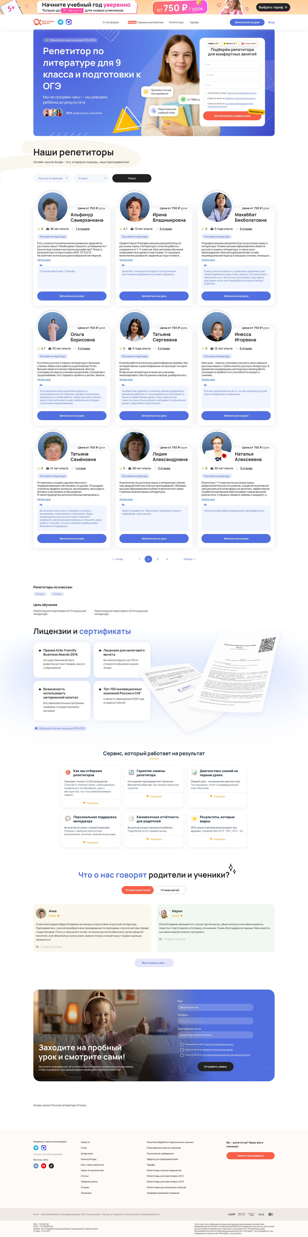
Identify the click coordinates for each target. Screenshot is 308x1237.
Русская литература (50, 178)
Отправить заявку (215, 1066)
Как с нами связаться (92, 1164)
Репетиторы (176, 22)
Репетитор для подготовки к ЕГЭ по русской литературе (59, 612)
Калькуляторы (88, 1159)
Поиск (132, 178)
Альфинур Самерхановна (87, 217)
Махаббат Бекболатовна (251, 217)
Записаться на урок (247, 22)
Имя (179, 1001)
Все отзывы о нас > (154, 963)
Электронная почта (189, 1028)
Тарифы (194, 22)
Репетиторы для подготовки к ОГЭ (165, 1181)
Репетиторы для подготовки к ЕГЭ (165, 1175)
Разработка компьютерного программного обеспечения (72, 1228)
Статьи (85, 1175)
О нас (84, 1147)
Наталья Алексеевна (248, 456)
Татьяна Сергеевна (165, 337)
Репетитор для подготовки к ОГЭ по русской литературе (121, 612)
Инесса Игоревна (245, 337)
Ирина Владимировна (169, 217)
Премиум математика (145, 22)
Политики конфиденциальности (241, 93)
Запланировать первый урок (232, 116)
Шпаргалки (87, 1153)
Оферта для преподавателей (162, 1159)
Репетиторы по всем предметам (164, 1170)
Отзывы (85, 1187)
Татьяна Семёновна (83, 456)
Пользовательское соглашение (164, 1147)
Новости (85, 1142)
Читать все (44, 259)
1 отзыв (80, 468)
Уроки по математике (92, 1170)
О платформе (111, 22)
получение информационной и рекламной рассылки (226, 1054)
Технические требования (160, 1153)
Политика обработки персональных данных (170, 1142)
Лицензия (86, 1192)
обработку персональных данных (240, 98)
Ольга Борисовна (83, 337)
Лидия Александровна (170, 456)
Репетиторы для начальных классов (166, 1187)
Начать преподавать (250, 1155)
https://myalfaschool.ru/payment (217, 1228)
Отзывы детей (170, 890)
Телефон (182, 1014)
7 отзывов (83, 229)
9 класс (83, 178)
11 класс (57, 594)
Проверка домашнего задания (163, 1192)
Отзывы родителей (138, 890)
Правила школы (89, 1181)
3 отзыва (166, 229)
